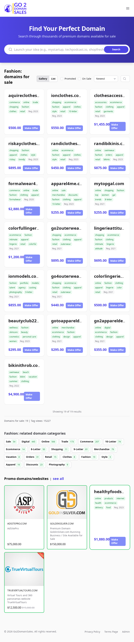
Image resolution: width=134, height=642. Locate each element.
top (96, 194)
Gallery (43, 78)
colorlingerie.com (112, 276)
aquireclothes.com (27, 95)
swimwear (109, 150)
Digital (28, 441)
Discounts (34, 464)
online (26, 102)
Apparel (13, 464)
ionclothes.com (67, 95)
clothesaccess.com (113, 95)
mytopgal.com (109, 183)
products (109, 498)
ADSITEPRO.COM (17, 523)
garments (108, 111)
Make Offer (31, 128)
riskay (12, 159)
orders (109, 154)
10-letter (73, 111)
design (66, 336)
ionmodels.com (24, 276)
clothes (12, 111)
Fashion (88, 456)
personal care (29, 336)
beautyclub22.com (27, 321)
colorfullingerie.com (29, 228)
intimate (13, 239)
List (53, 78)
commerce (14, 102)
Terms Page (111, 631)
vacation (33, 376)
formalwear (15, 199)
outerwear (66, 244)
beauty (24, 332)
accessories (101, 102)
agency (21, 287)
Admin (126, 631)
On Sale (86, 78)
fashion (25, 106)
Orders (32, 456)
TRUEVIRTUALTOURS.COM (22, 590)
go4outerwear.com (71, 276)
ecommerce (70, 102)
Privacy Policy (92, 631)
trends (98, 199)
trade (35, 102)
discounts (73, 194)
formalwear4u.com (28, 183)
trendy (22, 159)
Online (48, 441)
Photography (58, 464)
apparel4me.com (68, 183)
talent (12, 287)
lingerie (13, 244)
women (105, 194)
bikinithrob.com (25, 365)
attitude (99, 248)
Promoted (70, 78)
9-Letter (81, 449)
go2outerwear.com (71, 228)
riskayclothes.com (27, 143)
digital (107, 327)
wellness (13, 327)
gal (113, 194)
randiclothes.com (69, 143)
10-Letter (113, 441)
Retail (50, 456)
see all (58, 478)
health (98, 502)
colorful (32, 244)
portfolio (24, 283)
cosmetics (14, 336)
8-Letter (38, 449)
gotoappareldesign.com (76, 321)
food (108, 507)
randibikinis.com (111, 143)
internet (120, 498)
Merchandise (104, 449)
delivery (99, 507)
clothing (109, 106)
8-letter (108, 199)
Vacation (13, 456)
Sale (10, 441)
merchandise (58, 194)
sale (64, 190)
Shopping (59, 449)
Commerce (89, 441)
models (35, 283)
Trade (67, 441)
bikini (22, 376)
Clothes (69, 456)
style (54, 111)
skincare (13, 332)
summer (13, 381)
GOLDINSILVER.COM (62, 523)
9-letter (28, 292)
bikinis (107, 159)
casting (32, 287)
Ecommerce (15, 449)
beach (26, 372)
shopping (13, 106)
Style (106, 456)
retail (22, 111)
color (119, 287)
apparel (66, 106)
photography (15, 292)
